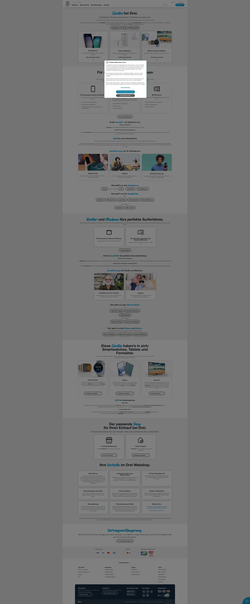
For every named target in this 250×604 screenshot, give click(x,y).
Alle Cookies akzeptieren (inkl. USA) (125, 91)
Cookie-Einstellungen (125, 87)
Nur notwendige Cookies (125, 95)
